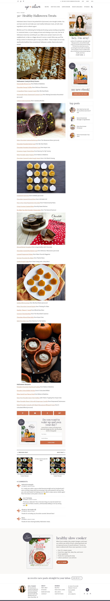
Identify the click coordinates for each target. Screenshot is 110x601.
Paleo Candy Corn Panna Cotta (25, 394)
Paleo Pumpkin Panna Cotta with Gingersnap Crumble (32, 401)
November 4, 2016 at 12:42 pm (30, 499)
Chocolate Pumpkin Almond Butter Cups (28, 147)
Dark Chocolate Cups (23, 321)
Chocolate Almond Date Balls (25, 317)
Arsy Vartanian (27, 498)
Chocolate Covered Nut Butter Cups (27, 251)
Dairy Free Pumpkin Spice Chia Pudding (28, 398)
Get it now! (62, 562)
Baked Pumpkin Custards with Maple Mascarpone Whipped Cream (36, 405)
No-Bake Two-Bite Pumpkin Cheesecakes (29, 210)
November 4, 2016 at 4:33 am (28, 519)
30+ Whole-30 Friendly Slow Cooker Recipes (25, 475)
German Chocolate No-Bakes (25, 258)
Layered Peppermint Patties (25, 254)
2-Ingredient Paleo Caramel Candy (27, 91)
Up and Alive (28, 7)
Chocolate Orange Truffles (24, 87)
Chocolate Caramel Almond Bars (26, 199)
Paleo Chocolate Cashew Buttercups (27, 140)
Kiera (23, 518)
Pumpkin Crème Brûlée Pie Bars (26, 390)
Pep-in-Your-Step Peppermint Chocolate (28, 203)
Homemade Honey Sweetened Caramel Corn (30, 94)
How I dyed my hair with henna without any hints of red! (84, 110)
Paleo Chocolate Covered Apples (26, 306)
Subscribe (51, 442)
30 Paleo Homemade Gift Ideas (41, 459)
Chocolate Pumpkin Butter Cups (26, 144)
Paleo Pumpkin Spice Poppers (25, 155)
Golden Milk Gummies (23, 303)
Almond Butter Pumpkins (24, 247)
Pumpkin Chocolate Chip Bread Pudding (28, 387)
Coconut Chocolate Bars (24, 314)
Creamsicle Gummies (23, 196)
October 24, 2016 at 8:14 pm (28, 486)
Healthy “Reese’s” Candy (24, 310)
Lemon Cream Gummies (24, 101)
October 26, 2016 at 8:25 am (28, 511)
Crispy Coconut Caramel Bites (25, 206)
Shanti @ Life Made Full (29, 509)
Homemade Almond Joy (24, 84)
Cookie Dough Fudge (23, 261)
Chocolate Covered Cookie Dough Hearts (28, 158)
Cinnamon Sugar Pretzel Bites (25, 151)
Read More (34, 597)
